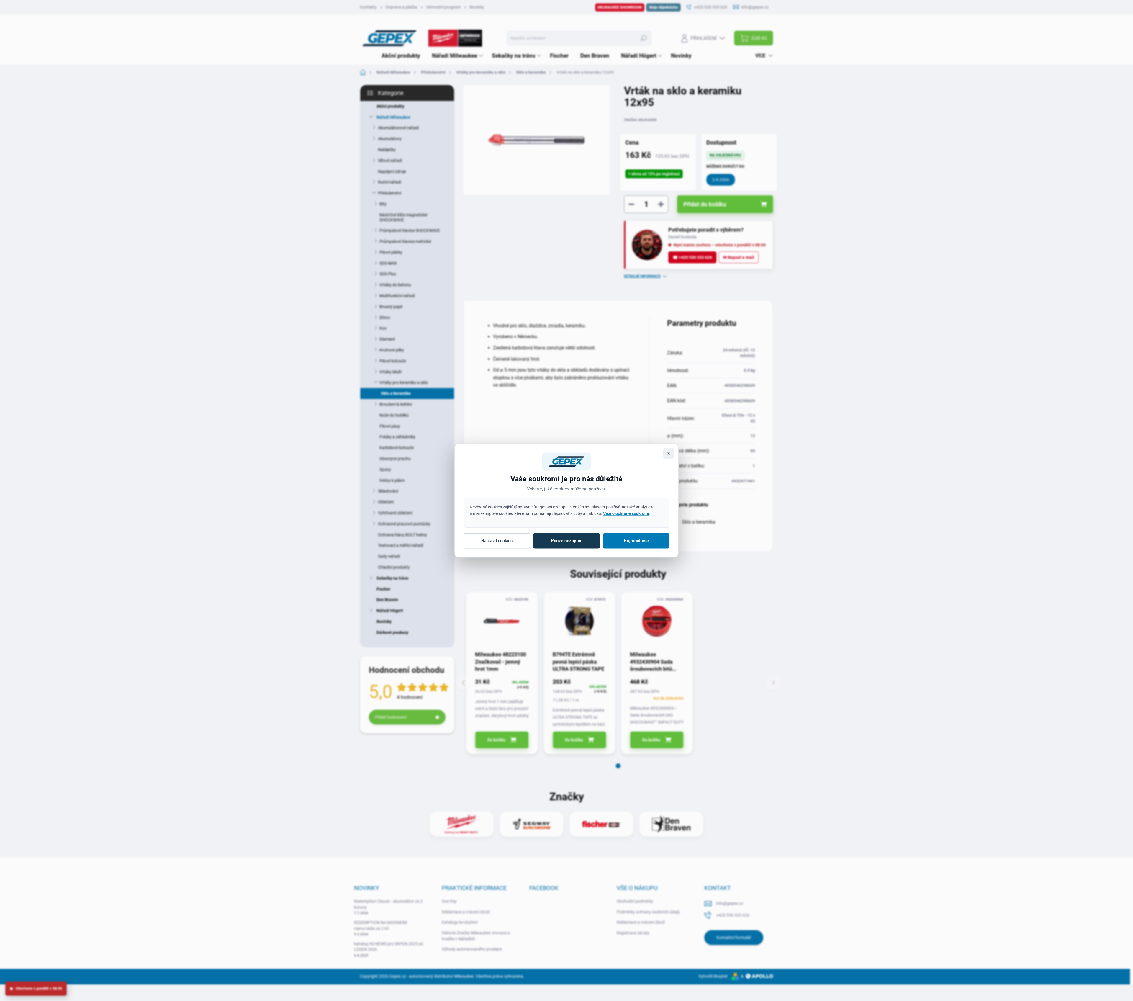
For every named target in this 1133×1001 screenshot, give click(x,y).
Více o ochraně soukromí (626, 513)
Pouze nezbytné (566, 540)
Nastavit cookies (497, 540)
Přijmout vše (636, 540)
